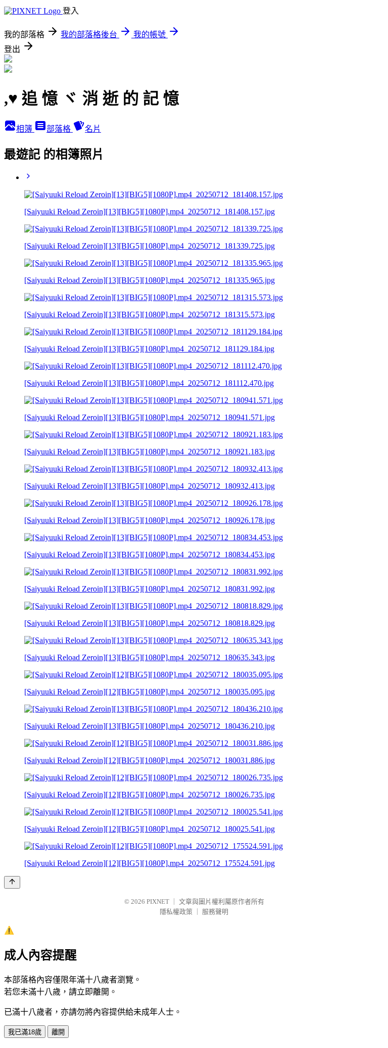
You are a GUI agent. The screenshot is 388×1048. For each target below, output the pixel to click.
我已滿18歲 (24, 1032)
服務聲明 (215, 911)
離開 (58, 1032)
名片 (93, 129)
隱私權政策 (176, 911)
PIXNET (158, 901)
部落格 (59, 129)
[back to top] (12, 882)
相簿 (25, 129)
